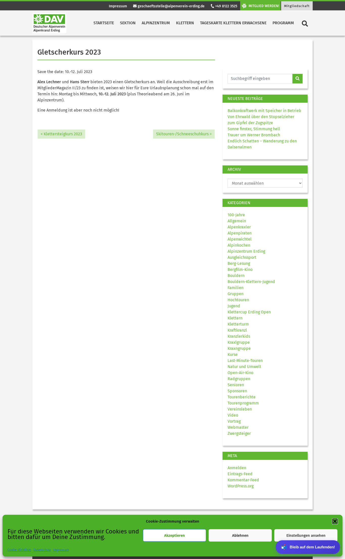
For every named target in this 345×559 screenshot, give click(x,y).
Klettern (185, 22)
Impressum (61, 550)
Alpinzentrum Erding (246, 251)
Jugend (234, 306)
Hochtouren (238, 299)
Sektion (128, 22)
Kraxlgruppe (239, 342)
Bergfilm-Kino (240, 269)
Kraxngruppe (239, 348)
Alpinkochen (239, 245)
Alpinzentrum (156, 22)
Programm (283, 22)
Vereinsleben (240, 409)
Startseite (103, 22)
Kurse (233, 354)
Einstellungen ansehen (306, 535)
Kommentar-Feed (243, 480)
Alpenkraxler (239, 227)
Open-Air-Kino (240, 372)
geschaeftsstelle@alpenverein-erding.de (171, 6)
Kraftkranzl (237, 330)
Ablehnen (240, 535)
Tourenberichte (242, 397)
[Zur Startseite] (49, 23)
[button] (334, 521)
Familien (235, 287)
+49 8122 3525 (225, 6)
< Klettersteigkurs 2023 (61, 134)
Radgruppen (239, 378)
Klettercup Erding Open (249, 312)
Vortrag (234, 421)
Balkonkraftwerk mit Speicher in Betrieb (264, 110)
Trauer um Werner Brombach (254, 135)
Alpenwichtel (240, 239)
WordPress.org (241, 486)
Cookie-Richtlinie (19, 550)
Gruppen (235, 293)
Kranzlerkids (239, 336)
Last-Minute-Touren (245, 360)
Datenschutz (42, 550)
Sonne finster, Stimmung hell (254, 128)
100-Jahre (236, 214)
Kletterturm (238, 324)
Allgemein (237, 221)
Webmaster (238, 427)
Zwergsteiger (239, 433)
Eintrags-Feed (240, 473)
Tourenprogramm (243, 403)
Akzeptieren (174, 535)
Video (233, 415)
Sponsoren (237, 391)
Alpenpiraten (240, 233)
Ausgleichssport (242, 257)
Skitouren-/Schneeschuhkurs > (184, 134)
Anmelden (237, 467)
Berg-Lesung (239, 263)
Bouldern (236, 275)
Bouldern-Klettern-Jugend (251, 281)
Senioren (236, 384)
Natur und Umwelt (244, 366)
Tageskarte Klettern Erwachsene (233, 22)
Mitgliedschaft (297, 6)
